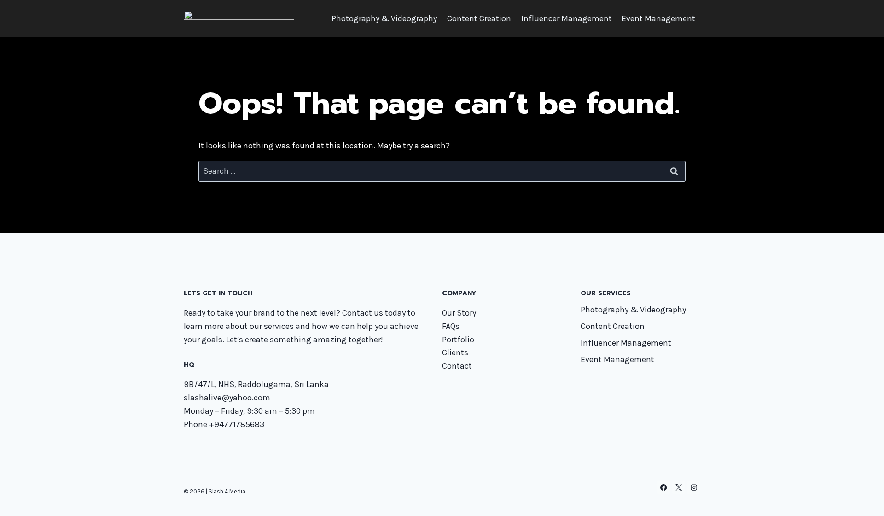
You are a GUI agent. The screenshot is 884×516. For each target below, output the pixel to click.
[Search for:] (442, 171)
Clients (455, 352)
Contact (457, 366)
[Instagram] (693, 487)
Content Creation (479, 18)
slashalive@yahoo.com (227, 398)
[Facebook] (663, 487)
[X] (679, 487)
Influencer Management (566, 18)
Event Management (658, 18)
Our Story (459, 313)
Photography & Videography (384, 18)
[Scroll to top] (862, 499)
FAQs (450, 326)
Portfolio (458, 339)
